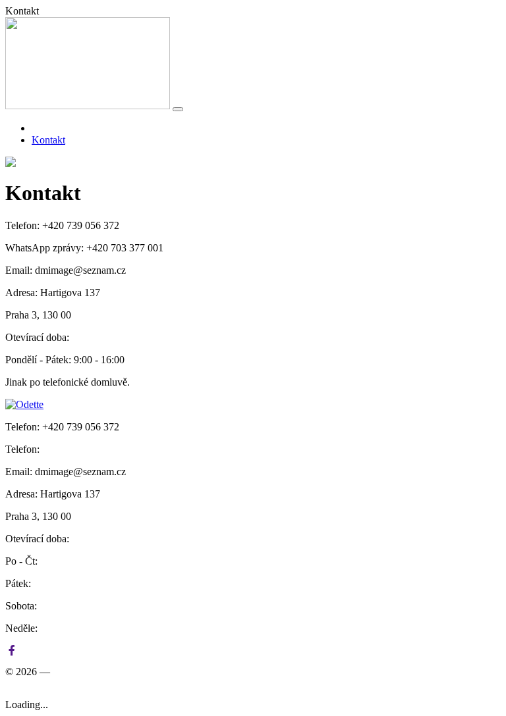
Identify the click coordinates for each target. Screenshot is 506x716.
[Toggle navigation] (178, 109)
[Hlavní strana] (36, 128)
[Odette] (87, 105)
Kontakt (48, 139)
